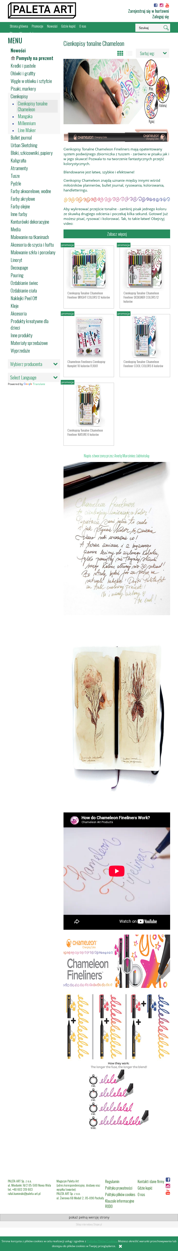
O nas (141, 1194)
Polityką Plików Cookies (102, 1241)
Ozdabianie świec (24, 282)
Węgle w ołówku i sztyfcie (31, 80)
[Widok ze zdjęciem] (120, 53)
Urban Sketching (24, 145)
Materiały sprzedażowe (29, 342)
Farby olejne (20, 206)
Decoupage (19, 267)
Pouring (17, 275)
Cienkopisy (19, 96)
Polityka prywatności (118, 1188)
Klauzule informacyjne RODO (119, 1203)
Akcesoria (19, 313)
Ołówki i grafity (23, 73)
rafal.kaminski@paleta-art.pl (24, 1193)
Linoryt (16, 259)
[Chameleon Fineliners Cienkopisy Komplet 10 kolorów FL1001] (89, 337)
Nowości (18, 50)
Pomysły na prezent (34, 57)
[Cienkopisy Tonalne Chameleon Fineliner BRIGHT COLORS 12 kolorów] (89, 268)
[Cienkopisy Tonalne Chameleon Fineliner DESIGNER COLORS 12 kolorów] (145, 268)
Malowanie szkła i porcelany (33, 252)
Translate (39, 384)
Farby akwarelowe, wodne (31, 191)
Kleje (15, 305)
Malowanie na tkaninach (30, 236)
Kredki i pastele (23, 65)
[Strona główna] (42, 10)
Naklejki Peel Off (24, 298)
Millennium (27, 123)
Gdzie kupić (145, 1188)
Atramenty (19, 168)
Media (16, 229)
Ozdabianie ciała (24, 290)
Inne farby (19, 213)
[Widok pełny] (129, 53)
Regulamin (112, 1181)
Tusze (15, 175)
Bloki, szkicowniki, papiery (32, 152)
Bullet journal (21, 137)
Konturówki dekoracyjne (30, 221)
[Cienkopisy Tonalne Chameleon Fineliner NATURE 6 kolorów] (89, 405)
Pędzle (16, 183)
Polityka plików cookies (120, 1194)
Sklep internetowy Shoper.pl (89, 1224)
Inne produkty (21, 335)
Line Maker (27, 130)
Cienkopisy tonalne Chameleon (33, 106)
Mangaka (25, 116)
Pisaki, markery (23, 88)
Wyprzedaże (20, 350)
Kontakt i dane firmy (151, 1181)
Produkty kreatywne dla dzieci (29, 324)
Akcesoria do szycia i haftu (32, 244)
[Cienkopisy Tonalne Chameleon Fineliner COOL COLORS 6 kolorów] (145, 337)
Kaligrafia (18, 160)
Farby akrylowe (23, 198)
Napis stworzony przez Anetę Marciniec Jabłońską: (117, 455)
